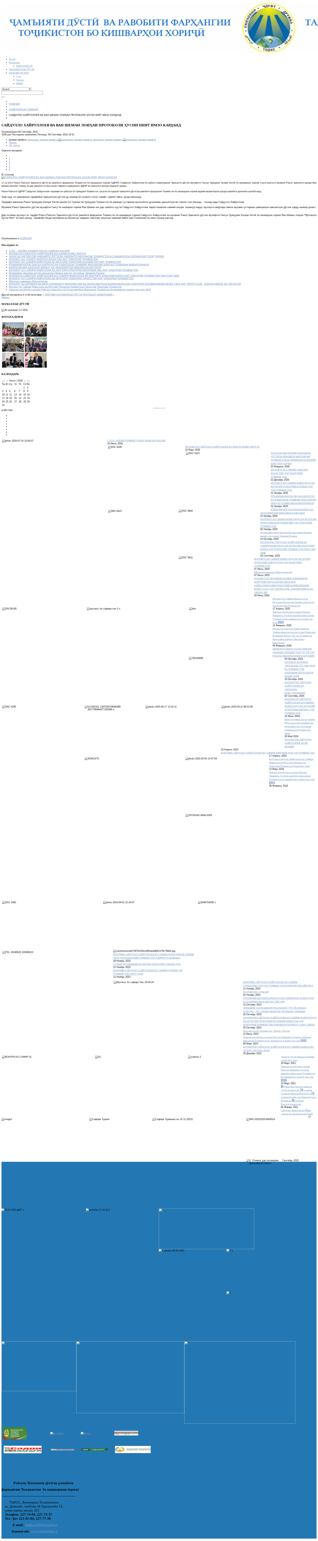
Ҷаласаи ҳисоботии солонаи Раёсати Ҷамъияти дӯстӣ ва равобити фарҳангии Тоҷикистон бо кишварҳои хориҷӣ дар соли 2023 (292, 777)
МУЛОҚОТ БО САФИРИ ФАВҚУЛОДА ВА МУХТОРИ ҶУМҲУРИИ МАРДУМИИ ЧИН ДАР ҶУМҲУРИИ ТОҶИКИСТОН (73, 270)
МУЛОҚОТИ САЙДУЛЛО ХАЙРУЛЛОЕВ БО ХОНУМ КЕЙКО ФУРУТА (47, 253)
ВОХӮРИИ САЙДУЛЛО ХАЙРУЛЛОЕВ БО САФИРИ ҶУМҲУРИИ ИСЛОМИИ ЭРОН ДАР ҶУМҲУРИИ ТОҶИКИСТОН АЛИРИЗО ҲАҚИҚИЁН (153, 955)
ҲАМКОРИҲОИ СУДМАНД (23, 109)
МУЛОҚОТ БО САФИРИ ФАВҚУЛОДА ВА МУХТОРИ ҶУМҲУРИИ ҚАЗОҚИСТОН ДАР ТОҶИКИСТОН (65, 262)
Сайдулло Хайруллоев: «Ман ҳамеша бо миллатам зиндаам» (297, 1111)
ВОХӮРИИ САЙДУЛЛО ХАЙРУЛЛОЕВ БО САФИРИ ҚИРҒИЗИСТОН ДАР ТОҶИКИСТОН (268, 752)
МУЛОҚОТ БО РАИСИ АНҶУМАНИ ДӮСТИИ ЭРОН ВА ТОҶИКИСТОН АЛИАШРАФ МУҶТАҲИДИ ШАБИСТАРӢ (300, 669)
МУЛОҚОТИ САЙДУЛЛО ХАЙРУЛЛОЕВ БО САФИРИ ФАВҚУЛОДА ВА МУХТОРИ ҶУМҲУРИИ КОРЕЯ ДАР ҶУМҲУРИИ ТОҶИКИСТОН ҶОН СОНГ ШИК (94, 275)
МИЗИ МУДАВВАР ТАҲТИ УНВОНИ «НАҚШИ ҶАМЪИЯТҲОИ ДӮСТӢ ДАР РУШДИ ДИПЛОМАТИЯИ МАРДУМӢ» (294, 652)
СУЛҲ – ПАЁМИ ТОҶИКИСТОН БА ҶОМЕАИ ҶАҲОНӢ (39, 251)
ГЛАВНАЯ (14, 104)
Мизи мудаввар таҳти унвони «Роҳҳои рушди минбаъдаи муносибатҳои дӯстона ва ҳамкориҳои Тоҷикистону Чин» (300, 726)
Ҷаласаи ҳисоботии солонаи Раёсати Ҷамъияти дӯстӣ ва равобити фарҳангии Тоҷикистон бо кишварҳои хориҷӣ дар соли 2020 (298, 1073)
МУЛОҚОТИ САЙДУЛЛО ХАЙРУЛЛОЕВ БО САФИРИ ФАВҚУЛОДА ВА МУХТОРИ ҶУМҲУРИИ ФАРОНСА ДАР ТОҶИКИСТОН (300, 706)
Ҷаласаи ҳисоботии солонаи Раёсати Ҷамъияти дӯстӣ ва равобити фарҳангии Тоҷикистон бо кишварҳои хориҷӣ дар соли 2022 (277, 1038)
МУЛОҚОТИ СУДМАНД (256, 991)
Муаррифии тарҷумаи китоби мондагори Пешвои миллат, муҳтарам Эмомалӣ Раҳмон (57, 273)
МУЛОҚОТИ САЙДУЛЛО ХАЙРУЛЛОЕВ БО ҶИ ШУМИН (298, 743)
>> (28, 380)
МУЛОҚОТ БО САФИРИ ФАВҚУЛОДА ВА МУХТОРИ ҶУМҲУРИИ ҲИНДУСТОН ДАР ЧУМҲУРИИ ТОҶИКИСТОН (71, 278)
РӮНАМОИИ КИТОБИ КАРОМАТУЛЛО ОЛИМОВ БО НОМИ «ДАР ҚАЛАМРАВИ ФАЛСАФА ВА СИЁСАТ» (278, 999)
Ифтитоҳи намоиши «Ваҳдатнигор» (28, 281)
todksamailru (41, 1525)
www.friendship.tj (44, 1531)
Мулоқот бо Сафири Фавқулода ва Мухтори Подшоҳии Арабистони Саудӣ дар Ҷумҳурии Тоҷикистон (65, 286)
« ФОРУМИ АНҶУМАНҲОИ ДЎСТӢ (63, 294)
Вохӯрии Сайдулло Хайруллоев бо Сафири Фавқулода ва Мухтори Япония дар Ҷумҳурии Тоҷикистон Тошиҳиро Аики (291, 762)
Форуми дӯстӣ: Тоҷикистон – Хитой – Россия (266, 1030)
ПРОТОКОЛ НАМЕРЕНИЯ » (98, 294)
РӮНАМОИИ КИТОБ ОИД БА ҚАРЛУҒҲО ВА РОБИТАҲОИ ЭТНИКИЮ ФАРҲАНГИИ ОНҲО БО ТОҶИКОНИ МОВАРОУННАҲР (79, 264)
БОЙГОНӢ (25, 238)
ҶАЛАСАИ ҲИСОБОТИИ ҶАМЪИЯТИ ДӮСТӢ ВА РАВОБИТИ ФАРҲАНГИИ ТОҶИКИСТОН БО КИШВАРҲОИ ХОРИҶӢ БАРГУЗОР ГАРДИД (86, 256)
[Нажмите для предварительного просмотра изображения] (59, 177)
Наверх (5, 297)
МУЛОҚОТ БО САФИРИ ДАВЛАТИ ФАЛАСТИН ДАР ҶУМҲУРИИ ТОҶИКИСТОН (53, 259)
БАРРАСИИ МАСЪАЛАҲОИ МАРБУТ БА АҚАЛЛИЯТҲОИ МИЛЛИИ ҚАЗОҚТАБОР (55, 267)
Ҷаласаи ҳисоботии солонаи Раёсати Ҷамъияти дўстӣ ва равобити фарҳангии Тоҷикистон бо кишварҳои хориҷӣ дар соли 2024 (80, 289)
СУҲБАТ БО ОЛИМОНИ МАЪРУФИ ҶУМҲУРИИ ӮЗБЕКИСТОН (147, 964)
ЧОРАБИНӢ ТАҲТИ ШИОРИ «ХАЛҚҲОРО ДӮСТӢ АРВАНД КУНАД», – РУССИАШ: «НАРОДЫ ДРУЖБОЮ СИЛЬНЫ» (274, 1009)
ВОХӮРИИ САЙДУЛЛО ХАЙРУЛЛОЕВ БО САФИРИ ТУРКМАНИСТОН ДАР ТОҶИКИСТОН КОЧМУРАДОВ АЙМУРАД (278, 983)
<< (3, 380)
